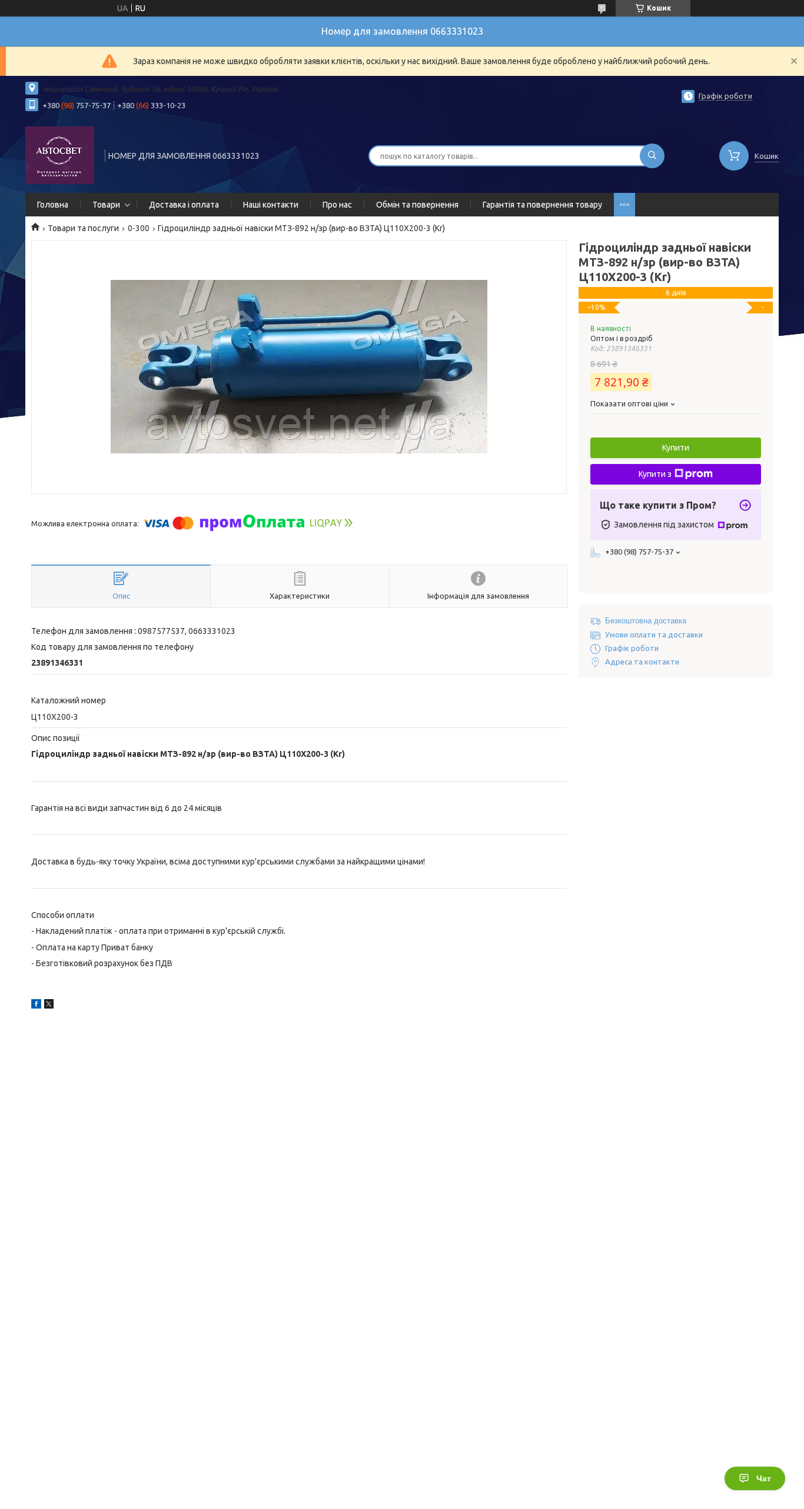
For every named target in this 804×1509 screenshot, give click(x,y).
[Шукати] (652, 155)
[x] (49, 1005)
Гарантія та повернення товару (542, 205)
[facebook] (36, 1005)
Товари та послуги (83, 228)
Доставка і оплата (184, 205)
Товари (106, 205)
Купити (675, 447)
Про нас (337, 205)
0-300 (138, 228)
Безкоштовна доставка (645, 620)
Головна (52, 205)
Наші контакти (270, 205)
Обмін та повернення (417, 205)
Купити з (655, 474)
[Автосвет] (59, 154)
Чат (763, 1478)
